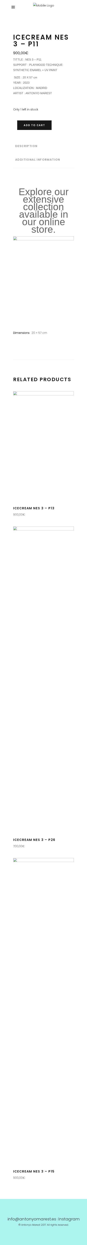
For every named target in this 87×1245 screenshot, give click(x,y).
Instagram (69, 1219)
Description (26, 146)
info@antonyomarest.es (31, 1219)
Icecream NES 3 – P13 (34, 508)
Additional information (37, 160)
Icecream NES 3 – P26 (34, 839)
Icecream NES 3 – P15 (34, 1171)
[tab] (43, 146)
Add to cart (34, 125)
